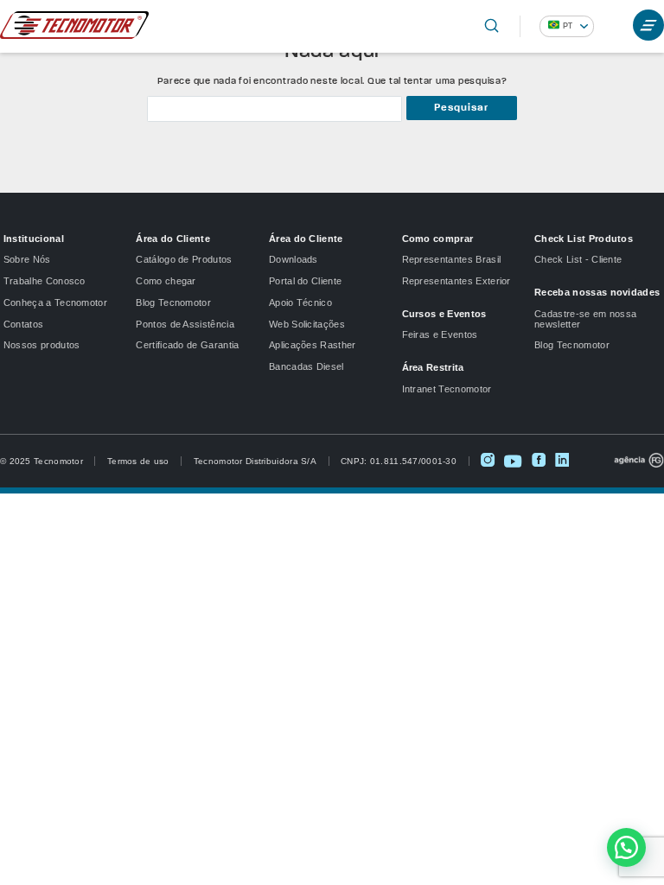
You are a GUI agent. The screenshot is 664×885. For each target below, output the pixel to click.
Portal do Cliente (305, 281)
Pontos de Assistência (185, 324)
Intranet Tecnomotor (447, 389)
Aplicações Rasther (312, 345)
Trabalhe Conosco (44, 281)
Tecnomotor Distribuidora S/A (255, 461)
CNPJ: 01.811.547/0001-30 (398, 461)
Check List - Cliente (578, 259)
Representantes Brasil (451, 259)
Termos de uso (138, 461)
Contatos (23, 324)
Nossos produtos (41, 345)
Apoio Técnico (300, 302)
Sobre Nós (27, 259)
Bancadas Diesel (306, 366)
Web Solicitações (307, 324)
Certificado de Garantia (187, 345)
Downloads (293, 259)
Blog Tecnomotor (173, 302)
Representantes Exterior (456, 281)
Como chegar (165, 281)
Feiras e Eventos (440, 334)
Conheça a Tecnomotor (55, 302)
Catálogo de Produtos (184, 259)
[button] (626, 847)
